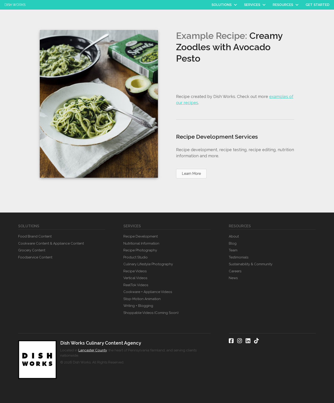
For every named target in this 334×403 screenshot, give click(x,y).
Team (233, 250)
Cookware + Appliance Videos (147, 292)
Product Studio (135, 257)
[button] (235, 5)
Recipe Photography (140, 250)
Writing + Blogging (138, 306)
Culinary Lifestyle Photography (148, 264)
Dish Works (15, 5)
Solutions (222, 5)
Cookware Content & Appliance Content (51, 243)
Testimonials (238, 257)
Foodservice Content (35, 257)
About (234, 236)
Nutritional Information (141, 243)
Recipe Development (140, 236)
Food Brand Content (35, 236)
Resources (283, 5)
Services (252, 5)
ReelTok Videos (135, 285)
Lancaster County (92, 350)
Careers (235, 271)
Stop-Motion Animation (142, 299)
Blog (233, 243)
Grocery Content (31, 250)
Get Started (317, 5)
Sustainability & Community (250, 264)
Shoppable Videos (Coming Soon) (151, 313)
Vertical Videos (135, 278)
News (233, 278)
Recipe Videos (135, 271)
